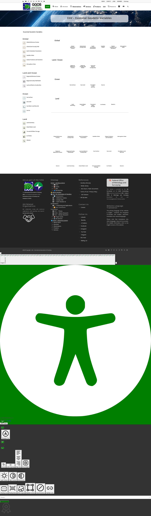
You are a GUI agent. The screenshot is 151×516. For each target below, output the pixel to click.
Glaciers (113, 104)
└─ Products (55, 228)
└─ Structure (55, 224)
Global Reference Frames (72, 47)
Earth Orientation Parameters (93, 47)
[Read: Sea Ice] (24, 111)
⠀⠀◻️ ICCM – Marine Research (59, 213)
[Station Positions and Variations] (113, 39)
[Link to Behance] (39, 1)
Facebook (83, 226)
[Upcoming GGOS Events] (119, 6)
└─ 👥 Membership (57, 190)
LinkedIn (83, 217)
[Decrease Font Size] (2, 428)
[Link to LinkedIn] (23, 1)
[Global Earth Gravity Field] (83, 39)
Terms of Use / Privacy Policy (88, 192)
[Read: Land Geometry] (24, 123)
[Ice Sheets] (103, 97)
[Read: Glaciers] (24, 141)
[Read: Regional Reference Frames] (24, 77)
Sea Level (82, 85)
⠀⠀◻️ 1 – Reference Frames (59, 198)
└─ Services (55, 230)
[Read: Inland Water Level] (24, 127)
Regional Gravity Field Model (83, 66)
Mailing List (84, 240)
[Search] (127, 6)
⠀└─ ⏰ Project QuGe (57, 217)
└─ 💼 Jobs (55, 188)
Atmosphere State (123, 46)
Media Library (84, 186)
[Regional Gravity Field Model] (83, 58)
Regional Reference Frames (72, 66)
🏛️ (51, 194)
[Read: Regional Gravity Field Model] (24, 81)
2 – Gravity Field (58, 200)
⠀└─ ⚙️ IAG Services (56, 218)
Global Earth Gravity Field (83, 46)
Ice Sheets (102, 104)
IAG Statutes (84, 194)
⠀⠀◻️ (52, 200)
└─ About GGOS (56, 222)
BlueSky (83, 220)
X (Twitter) (84, 223)
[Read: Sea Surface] (24, 98)
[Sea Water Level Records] (93, 78)
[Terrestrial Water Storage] (93, 97)
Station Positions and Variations (113, 47)
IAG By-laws (83, 197)
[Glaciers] (113, 97)
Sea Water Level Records (92, 86)
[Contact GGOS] (124, 6)
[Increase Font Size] (2, 422)
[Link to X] (33, 1)
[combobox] (57, 259)
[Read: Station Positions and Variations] (24, 60)
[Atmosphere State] (123, 39)
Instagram (84, 229)
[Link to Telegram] (36, 1)
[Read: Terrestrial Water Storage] (24, 132)
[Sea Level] (83, 78)
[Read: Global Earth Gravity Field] (24, 47)
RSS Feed (83, 237)
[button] (116, 263)
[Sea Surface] (73, 78)
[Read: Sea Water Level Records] (24, 106)
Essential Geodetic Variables (32, 32)
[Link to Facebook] (28, 1)
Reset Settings (4, 501)
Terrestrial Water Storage (93, 105)
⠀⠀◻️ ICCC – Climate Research (59, 215)
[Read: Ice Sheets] (24, 136)
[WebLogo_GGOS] (33, 6)
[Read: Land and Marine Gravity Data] (24, 85)
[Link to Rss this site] (41, 1)
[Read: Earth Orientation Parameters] (24, 51)
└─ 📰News (55, 185)
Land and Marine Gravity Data (93, 66)
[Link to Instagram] (31, 1)
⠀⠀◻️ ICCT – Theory (56, 211)
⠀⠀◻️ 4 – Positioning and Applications (61, 205)
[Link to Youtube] (25, 1)
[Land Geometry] (73, 97)
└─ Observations (56, 226)
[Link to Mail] (44, 1)
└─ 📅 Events (55, 187)
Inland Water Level (83, 105)
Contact (83, 207)
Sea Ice (103, 85)
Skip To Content (4, 494)
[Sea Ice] (103, 78)
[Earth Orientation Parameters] (93, 39)
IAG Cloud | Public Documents (89, 189)
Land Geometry (72, 105)
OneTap (9, 420)
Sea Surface (73, 85)
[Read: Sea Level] (24, 102)
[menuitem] (103, 1)
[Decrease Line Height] (2, 448)
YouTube (83, 232)
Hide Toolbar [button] (4, 423)
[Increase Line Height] (2, 442)
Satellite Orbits (103, 46)
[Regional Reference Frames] (73, 58)
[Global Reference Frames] (73, 39)
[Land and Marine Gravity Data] (93, 58)
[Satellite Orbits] (103, 39)
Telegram (83, 235)
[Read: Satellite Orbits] (24, 56)
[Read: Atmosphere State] (24, 65)
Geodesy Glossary (85, 183)
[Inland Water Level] (83, 97)
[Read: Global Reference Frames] (24, 43)
